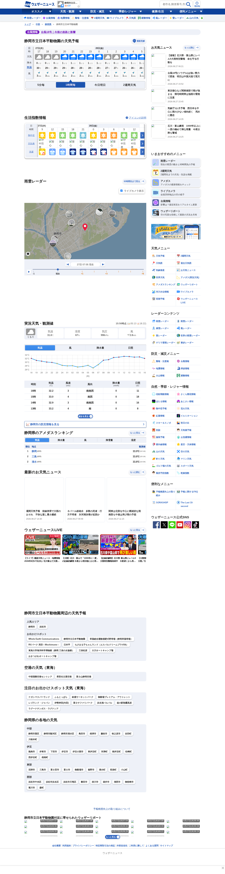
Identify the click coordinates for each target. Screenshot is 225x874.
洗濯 (31, 152)
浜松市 (43, 626)
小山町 (124, 769)
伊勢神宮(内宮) (62, 703)
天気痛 (31, 143)
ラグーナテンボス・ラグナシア (43, 708)
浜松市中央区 (34, 782)
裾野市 (91, 769)
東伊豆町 (92, 751)
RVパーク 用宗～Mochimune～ (43, 644)
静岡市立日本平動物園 (74, 639)
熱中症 (31, 135)
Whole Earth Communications (43, 639)
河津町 (104, 751)
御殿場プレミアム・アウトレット (114, 697)
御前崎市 (129, 782)
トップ (27, 24)
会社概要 (56, 845)
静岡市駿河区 (50, 733)
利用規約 (66, 845)
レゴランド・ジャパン (39, 703)
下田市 (54, 751)
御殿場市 (79, 769)
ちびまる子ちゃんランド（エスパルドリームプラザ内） (101, 644)
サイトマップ (166, 845)
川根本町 (32, 739)
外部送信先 (122, 845)
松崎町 (128, 751)
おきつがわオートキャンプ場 (42, 656)
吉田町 (128, 733)
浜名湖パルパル (104, 703)
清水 (34, 461)
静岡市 (31, 626)
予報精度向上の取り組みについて (111, 808)
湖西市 (117, 782)
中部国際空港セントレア (40, 676)
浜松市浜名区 (52, 782)
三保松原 (83, 650)
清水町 (102, 769)
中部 (38, 24)
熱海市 (31, 751)
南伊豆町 (116, 751)
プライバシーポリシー (83, 845)
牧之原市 (116, 733)
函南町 (45, 757)
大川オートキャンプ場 (102, 650)
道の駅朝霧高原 (124, 703)
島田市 (82, 733)
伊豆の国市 (78, 751)
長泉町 (113, 769)
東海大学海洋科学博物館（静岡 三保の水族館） (51, 650)
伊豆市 (65, 751)
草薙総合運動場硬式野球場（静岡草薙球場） (111, 639)
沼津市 (31, 769)
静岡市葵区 (33, 733)
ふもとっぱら (61, 697)
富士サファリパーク (83, 703)
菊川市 (31, 787)
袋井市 (106, 782)
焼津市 (93, 733)
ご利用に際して (136, 845)
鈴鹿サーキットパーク (82, 697)
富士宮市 (55, 769)
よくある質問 (152, 845)
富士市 (67, 769)
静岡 (34, 451)
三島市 (43, 769)
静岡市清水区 (67, 733)
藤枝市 (104, 733)
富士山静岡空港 (83, 676)
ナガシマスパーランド (39, 697)
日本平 (67, 644)
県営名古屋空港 (64, 676)
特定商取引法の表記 (105, 845)
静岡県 (48, 24)
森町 (42, 787)
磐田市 (84, 782)
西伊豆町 (32, 757)
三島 (34, 456)
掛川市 (95, 782)
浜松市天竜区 (69, 782)
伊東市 (43, 751)
